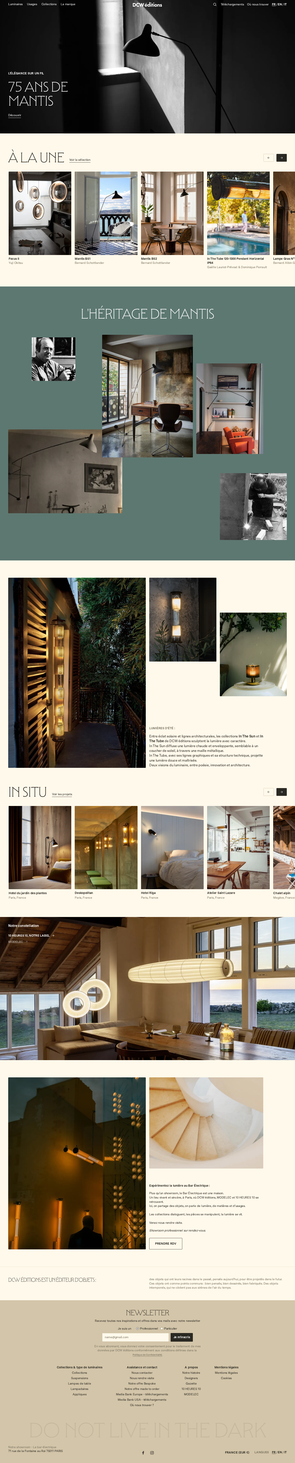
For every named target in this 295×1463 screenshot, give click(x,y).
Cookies (226, 1378)
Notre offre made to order (142, 1389)
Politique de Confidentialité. (147, 1355)
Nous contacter (142, 1372)
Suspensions (79, 1378)
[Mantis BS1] (106, 213)
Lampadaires (79, 1389)
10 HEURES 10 (191, 1389)
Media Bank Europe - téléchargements (142, 1394)
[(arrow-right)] (281, 158)
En (280, 4)
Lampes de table (79, 1383)
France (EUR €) (237, 1452)
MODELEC (191, 1394)
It (285, 4)
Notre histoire (191, 1372)
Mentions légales (226, 1372)
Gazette (191, 1383)
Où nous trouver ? (142, 1405)
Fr (274, 4)
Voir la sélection (79, 159)
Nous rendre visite (142, 1378)
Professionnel (149, 1328)
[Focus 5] (40, 213)
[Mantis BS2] (172, 213)
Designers (191, 1378)
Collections (79, 1372)
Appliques (79, 1394)
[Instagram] (152, 1453)
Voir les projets (62, 794)
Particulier (170, 1328)
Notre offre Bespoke (142, 1383)
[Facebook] (143, 1453)
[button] (60, 673)
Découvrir (14, 115)
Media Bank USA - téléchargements (142, 1399)
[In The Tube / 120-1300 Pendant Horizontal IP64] (238, 213)
